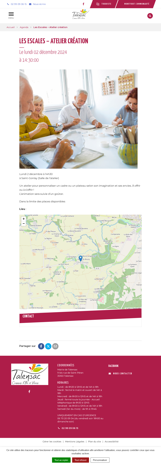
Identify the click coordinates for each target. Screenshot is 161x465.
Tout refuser (81, 460)
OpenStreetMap (137, 308)
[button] (81, 258)
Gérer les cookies (52, 441)
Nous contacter (122, 373)
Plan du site (94, 441)
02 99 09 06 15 (69, 428)
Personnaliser (100, 460)
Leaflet (128, 308)
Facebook (113, 366)
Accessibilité (111, 441)
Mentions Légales (74, 441)
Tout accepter (61, 460)
